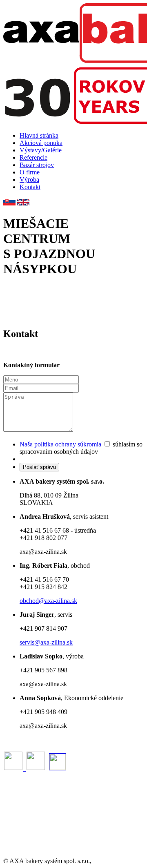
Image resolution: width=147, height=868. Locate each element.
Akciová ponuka (41, 142)
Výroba (29, 179)
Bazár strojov (37, 164)
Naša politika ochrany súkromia (60, 444)
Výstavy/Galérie (41, 150)
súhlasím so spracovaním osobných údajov (81, 448)
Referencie (33, 157)
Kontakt (30, 186)
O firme (30, 172)
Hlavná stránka (39, 135)
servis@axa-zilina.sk (46, 642)
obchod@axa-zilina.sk (48, 600)
